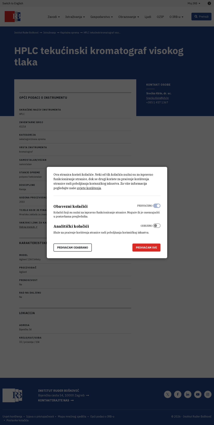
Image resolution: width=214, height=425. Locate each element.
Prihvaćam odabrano (72, 247)
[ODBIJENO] (156, 228)
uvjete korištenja (89, 188)
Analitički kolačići (71, 226)
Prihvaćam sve (146, 247)
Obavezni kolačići (71, 206)
